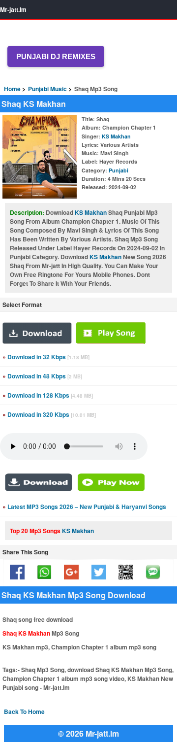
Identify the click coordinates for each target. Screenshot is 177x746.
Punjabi (118, 170)
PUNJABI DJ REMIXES (55, 56)
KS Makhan (116, 136)
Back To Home (24, 711)
